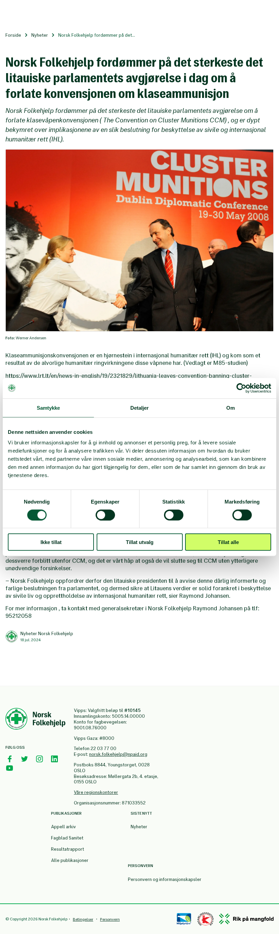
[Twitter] (24, 759)
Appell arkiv (63, 827)
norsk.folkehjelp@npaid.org (118, 754)
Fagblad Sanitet (67, 838)
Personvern (110, 919)
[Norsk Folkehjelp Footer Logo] (35, 720)
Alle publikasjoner (69, 860)
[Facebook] (9, 759)
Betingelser (83, 919)
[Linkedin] (54, 759)
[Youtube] (9, 768)
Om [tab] (230, 407)
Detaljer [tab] (139, 407)
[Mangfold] (246, 919)
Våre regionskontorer (96, 792)
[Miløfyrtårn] (184, 919)
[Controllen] (205, 919)
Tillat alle (228, 542)
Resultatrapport (67, 849)
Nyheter (39, 35)
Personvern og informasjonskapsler (164, 879)
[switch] (105, 514)
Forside (13, 35)
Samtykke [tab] (48, 407)
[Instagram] (39, 759)
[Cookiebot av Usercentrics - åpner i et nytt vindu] (241, 388)
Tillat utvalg (139, 542)
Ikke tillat (51, 542)
